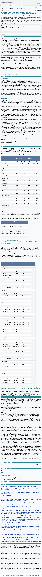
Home (2, 5)
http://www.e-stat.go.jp (8, 489)
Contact (21, 5)
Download (3, 33)
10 (33, 60)
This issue (20, 8)
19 (21, 417)
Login (18, 5)
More (29, 21)
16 (40, 67)
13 (39, 414)
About (5, 5)
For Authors (8, 5)
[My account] (41, 5)
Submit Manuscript (13, 5)
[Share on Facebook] (35, 10)
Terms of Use (37, 575)
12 (10, 66)
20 (4, 81)
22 (5, 81)
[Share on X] (38, 10)
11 (38, 62)
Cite (24, 8)
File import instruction (9, 33)
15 (40, 414)
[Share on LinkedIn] (40, 10)
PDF (36, 8)
